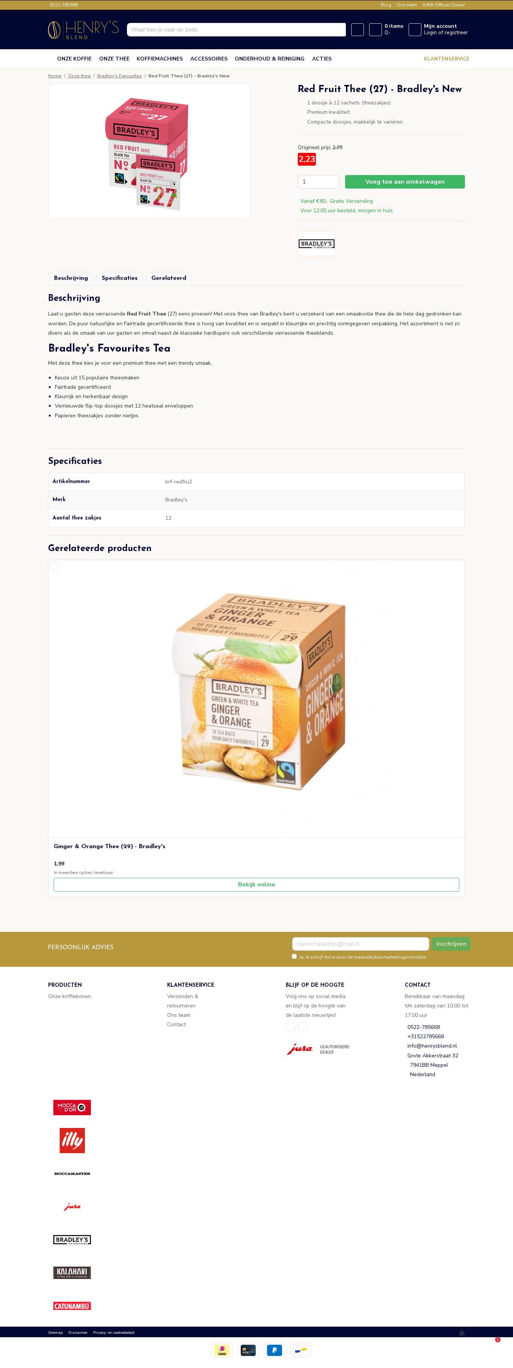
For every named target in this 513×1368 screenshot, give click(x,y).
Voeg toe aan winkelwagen (405, 182)
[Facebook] (290, 1027)
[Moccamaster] (77, 1173)
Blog (386, 5)
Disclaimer (78, 1332)
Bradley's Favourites (119, 76)
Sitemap (55, 1332)
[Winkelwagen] (375, 29)
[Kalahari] (77, 1272)
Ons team (407, 5)
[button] (256, 301)
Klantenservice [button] (446, 59)
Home (55, 76)
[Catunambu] (77, 1305)
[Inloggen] (415, 29)
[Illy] (77, 1140)
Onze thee (79, 76)
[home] (51, 59)
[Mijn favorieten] (357, 29)
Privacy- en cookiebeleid (113, 1332)
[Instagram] (303, 1027)
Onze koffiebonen (69, 996)
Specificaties (119, 278)
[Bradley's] (77, 1239)
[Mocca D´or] (77, 1107)
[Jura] (77, 1206)
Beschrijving (71, 278)
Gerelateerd (168, 278)
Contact (176, 1024)
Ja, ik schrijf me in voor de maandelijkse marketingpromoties (362, 957)
